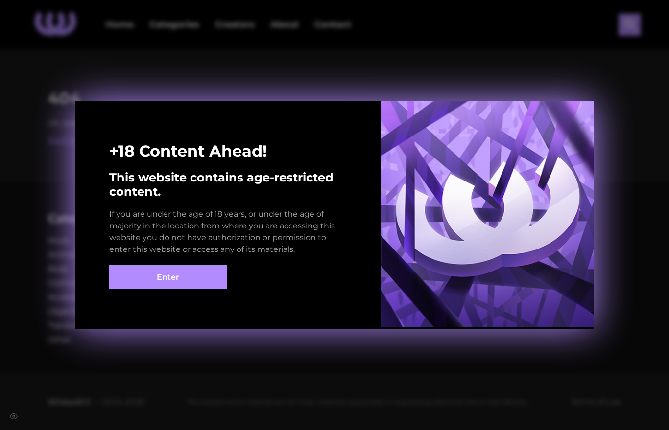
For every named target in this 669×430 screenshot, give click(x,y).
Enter (168, 276)
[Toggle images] (14, 416)
